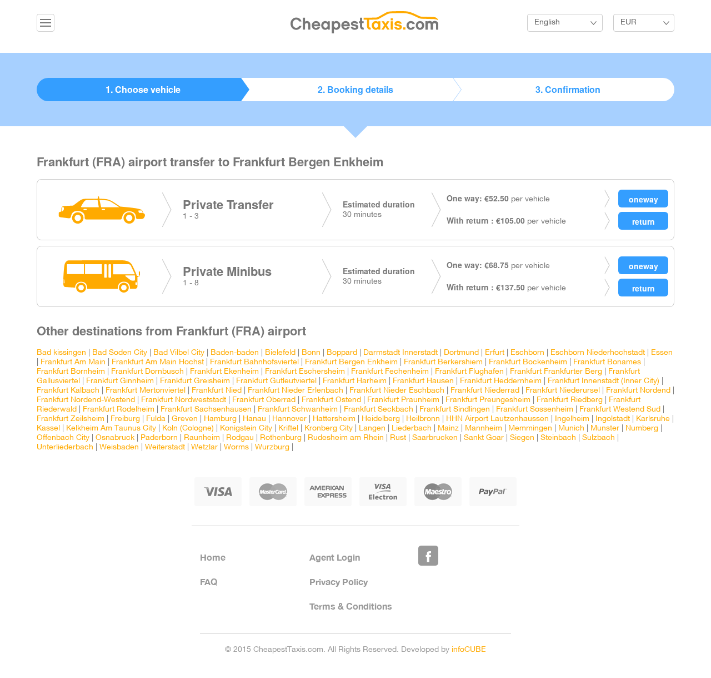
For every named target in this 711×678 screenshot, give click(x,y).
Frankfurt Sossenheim (534, 409)
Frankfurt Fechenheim (390, 371)
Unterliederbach (65, 447)
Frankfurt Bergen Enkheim (351, 362)
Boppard (342, 353)
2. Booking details (355, 89)
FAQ (208, 581)
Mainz (448, 428)
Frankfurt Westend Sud (619, 409)
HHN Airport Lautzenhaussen (497, 419)
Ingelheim (572, 419)
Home (213, 557)
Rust (398, 438)
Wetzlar (204, 447)
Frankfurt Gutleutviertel (276, 381)
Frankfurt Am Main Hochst (158, 362)
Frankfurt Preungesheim (487, 400)
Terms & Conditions (350, 606)
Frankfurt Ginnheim (120, 381)
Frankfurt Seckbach (378, 409)
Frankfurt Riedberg (570, 400)
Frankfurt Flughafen (469, 371)
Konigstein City (246, 428)
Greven (185, 419)
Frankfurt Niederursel (562, 390)
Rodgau (240, 438)
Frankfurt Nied (217, 390)
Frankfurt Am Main (73, 362)
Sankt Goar (484, 438)
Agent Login (334, 557)
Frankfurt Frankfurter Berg (556, 371)
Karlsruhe (653, 419)
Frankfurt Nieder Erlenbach (295, 390)
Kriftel (288, 428)
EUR (628, 22)
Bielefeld (280, 353)
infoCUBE (469, 650)
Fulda (156, 419)
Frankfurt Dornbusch (147, 371)
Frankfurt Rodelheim (118, 409)
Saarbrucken (435, 438)
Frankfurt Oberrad (264, 400)
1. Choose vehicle (143, 89)
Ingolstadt (612, 419)
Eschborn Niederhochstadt (597, 353)
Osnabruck (115, 438)
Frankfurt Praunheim (403, 400)
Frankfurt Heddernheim (501, 381)
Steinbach (558, 438)
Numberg (641, 428)
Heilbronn (423, 419)
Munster (604, 428)
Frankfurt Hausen (423, 381)
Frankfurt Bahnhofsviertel (254, 362)
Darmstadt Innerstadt (400, 353)
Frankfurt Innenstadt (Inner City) (603, 381)
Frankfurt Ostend (331, 400)
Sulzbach (598, 438)
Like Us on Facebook (428, 556)
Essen (662, 353)
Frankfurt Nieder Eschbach (396, 390)
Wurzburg (272, 447)
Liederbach (412, 428)
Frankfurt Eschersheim (305, 371)
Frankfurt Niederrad (484, 390)
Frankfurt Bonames (607, 362)
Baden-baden (235, 353)
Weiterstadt (165, 447)
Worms (236, 447)
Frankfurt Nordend (638, 390)
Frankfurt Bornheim (71, 371)
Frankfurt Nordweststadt (183, 400)
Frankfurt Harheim (355, 381)
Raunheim (202, 438)
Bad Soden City (119, 353)
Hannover (289, 419)
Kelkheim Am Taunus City (111, 428)
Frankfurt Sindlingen (454, 409)
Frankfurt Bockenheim (528, 362)
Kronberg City (328, 428)
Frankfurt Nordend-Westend (86, 400)
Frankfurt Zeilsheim (70, 419)
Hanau (254, 419)
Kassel (48, 428)
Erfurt (494, 353)
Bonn (312, 353)
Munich (571, 428)
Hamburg (220, 419)
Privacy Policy (338, 581)
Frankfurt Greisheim (195, 381)
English (547, 22)
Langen (372, 428)
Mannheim (483, 428)
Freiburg (125, 419)
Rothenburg (281, 438)
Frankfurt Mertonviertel (146, 390)
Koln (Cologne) (188, 428)
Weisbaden (119, 447)
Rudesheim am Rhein (346, 438)
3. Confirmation (567, 89)
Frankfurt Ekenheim (224, 371)
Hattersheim (334, 419)
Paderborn (159, 438)
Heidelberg (381, 419)
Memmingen (530, 428)
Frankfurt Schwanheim (298, 409)
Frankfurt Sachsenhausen (206, 409)
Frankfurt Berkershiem (443, 362)
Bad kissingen (61, 353)
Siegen (522, 438)
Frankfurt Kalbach (68, 390)
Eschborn (527, 353)
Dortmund (461, 353)
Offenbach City (63, 438)
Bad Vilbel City (178, 353)
